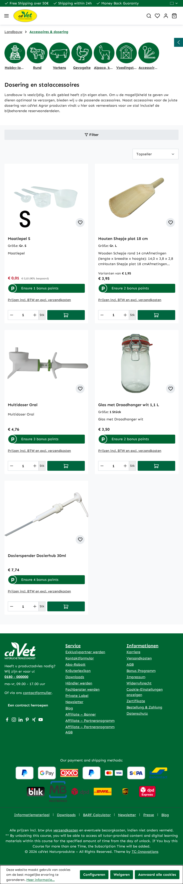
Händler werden (78, 683)
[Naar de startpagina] (76, 16)
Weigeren (122, 874)
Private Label (76, 696)
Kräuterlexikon (78, 671)
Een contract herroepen (28, 705)
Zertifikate (136, 701)
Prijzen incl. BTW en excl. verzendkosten (39, 300)
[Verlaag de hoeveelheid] (11, 315)
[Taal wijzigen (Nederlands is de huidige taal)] (174, 3)
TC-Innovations (145, 851)
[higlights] (178, 42)
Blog (69, 708)
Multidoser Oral (22, 404)
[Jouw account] (166, 15)
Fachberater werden (82, 689)
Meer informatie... (40, 880)
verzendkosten (65, 830)
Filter (93, 135)
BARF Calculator (97, 815)
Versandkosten (139, 658)
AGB (130, 664)
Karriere (133, 652)
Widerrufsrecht (139, 683)
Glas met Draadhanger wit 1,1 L (128, 404)
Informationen (142, 645)
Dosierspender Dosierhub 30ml (37, 555)
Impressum (136, 677)
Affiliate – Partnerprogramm (89, 720)
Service (73, 645)
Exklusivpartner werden (85, 652)
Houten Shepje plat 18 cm (123, 238)
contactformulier (37, 693)
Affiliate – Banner (80, 714)
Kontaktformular (79, 658)
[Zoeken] (149, 15)
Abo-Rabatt (75, 664)
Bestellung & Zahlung (144, 707)
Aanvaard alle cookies (157, 874)
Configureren (94, 874)
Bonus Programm (141, 671)
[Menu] (6, 15)
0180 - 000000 (16, 677)
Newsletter (74, 702)
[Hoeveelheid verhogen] (34, 315)
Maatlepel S (19, 238)
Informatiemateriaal (32, 815)
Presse (148, 815)
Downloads (74, 677)
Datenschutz (137, 713)
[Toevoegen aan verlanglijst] (80, 222)
